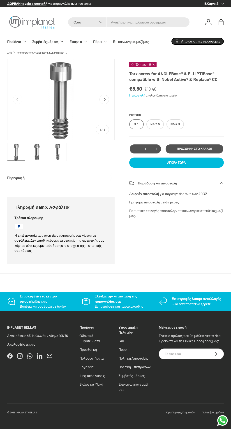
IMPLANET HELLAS (26, 412)
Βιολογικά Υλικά (91, 384)
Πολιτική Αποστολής (133, 358)
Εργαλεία (86, 367)
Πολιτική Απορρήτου (213, 412)
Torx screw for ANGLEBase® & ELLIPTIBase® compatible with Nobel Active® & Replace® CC (41, 52)
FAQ (121, 341)
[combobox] (128, 22)
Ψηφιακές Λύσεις (92, 376)
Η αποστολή (137, 95)
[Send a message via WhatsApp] (222, 420)
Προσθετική (88, 349)
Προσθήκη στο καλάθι (194, 149)
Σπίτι (9, 52)
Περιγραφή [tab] (16, 178)
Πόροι (122, 349)
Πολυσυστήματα (91, 358)
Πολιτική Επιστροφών (134, 367)
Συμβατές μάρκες (131, 376)
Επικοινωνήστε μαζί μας (131, 42)
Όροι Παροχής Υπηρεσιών (180, 412)
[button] (221, 22)
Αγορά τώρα (176, 162)
